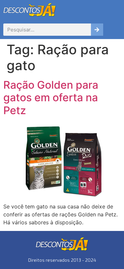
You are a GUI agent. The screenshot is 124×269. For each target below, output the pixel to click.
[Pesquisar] (97, 29)
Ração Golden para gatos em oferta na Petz (50, 97)
